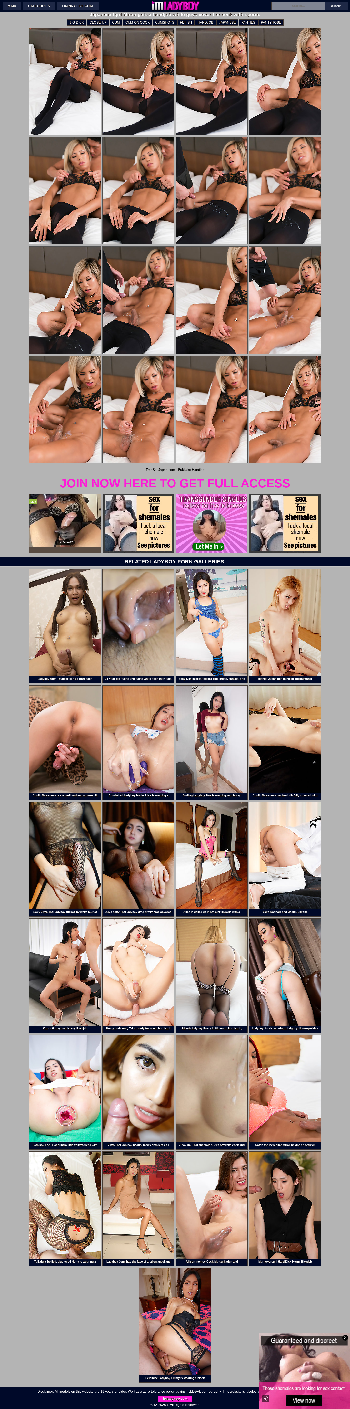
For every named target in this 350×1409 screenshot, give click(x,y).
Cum (116, 22)
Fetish (186, 22)
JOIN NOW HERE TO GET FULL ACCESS (175, 483)
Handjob (205, 22)
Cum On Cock (137, 22)
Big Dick (76, 22)
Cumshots (164, 22)
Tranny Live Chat (78, 6)
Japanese (227, 22)
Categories (39, 6)
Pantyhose (271, 22)
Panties (248, 22)
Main (12, 6)
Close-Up (98, 22)
